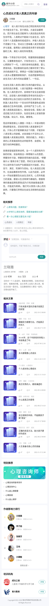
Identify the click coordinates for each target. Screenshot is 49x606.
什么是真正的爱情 (26, 400)
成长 (29, 350)
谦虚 (24, 381)
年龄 (29, 222)
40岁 (23, 334)
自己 (29, 412)
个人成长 (22, 365)
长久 (29, 319)
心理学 (6, 26)
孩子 (28, 428)
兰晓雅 (12, 19)
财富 (32, 303)
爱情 (20, 397)
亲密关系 (26, 397)
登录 (45, 4)
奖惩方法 (22, 428)
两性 (32, 397)
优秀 (20, 381)
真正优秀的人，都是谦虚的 (30, 384)
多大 (20, 350)
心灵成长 (8, 222)
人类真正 (20, 222)
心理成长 (29, 365)
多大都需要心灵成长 (27, 353)
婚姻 (20, 319)
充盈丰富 (22, 303)
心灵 (24, 350)
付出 (24, 319)
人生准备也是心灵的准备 (29, 446)
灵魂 (28, 303)
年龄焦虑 (34, 334)
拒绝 (20, 412)
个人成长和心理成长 (27, 369)
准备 (24, 443)
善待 (24, 412)
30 (19, 334)
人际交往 (31, 381)
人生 (20, 443)
